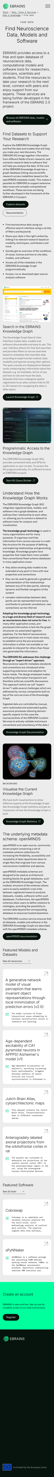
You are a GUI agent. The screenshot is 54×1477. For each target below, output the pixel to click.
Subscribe (8, 1458)
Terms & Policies (11, 1397)
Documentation (14, 212)
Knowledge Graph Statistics (21, 821)
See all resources (12, 961)
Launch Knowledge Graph (20, 397)
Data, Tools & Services (24, 12)
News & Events (10, 1377)
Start (5, 12)
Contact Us (8, 1392)
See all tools (9, 1191)
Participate (8, 1373)
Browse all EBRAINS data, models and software (25, 119)
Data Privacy (9, 1402)
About (6, 1358)
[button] (47, 6)
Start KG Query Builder (19, 480)
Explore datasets (15, 204)
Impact (6, 1368)
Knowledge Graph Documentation (25, 732)
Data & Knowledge (11, 15)
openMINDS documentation (21, 936)
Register (11, 1317)
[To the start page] (14, 6)
